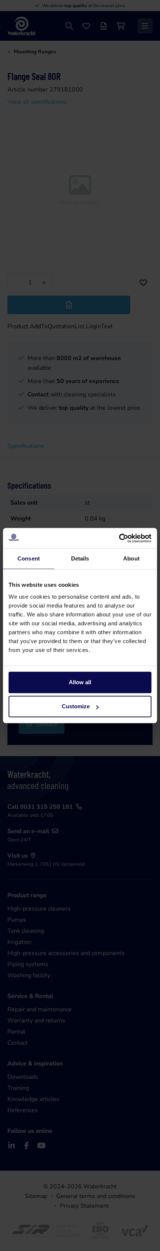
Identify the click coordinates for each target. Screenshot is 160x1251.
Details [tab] (80, 558)
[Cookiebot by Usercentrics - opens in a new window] (118, 538)
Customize (76, 706)
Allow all (80, 682)
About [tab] (131, 558)
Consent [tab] (28, 558)
